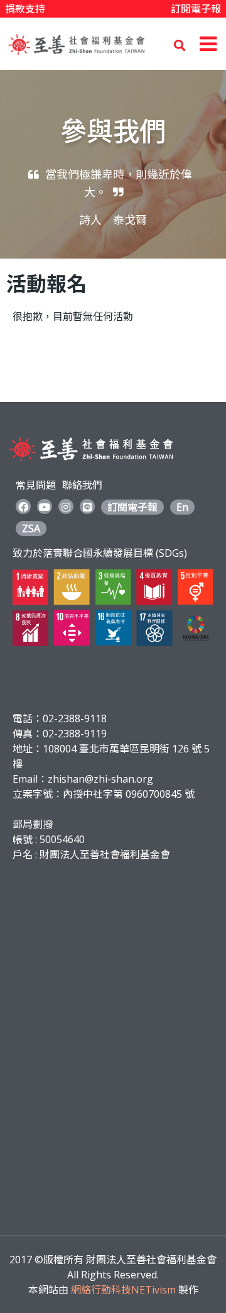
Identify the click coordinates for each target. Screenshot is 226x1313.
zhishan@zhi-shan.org (100, 779)
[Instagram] (66, 507)
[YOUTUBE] (44, 507)
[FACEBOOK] (23, 507)
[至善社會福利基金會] (76, 56)
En (182, 507)
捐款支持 (25, 9)
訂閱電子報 (196, 9)
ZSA (31, 528)
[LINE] (87, 507)
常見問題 (36, 485)
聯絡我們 (82, 485)
